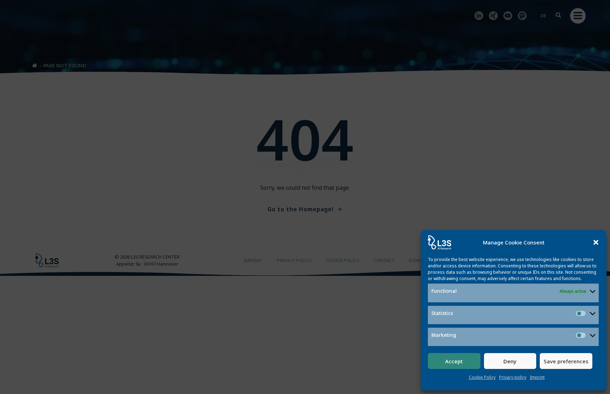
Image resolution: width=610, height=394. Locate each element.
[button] (595, 242)
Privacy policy (512, 377)
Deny (509, 361)
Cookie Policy (482, 377)
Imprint (537, 377)
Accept (454, 361)
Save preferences (566, 361)
